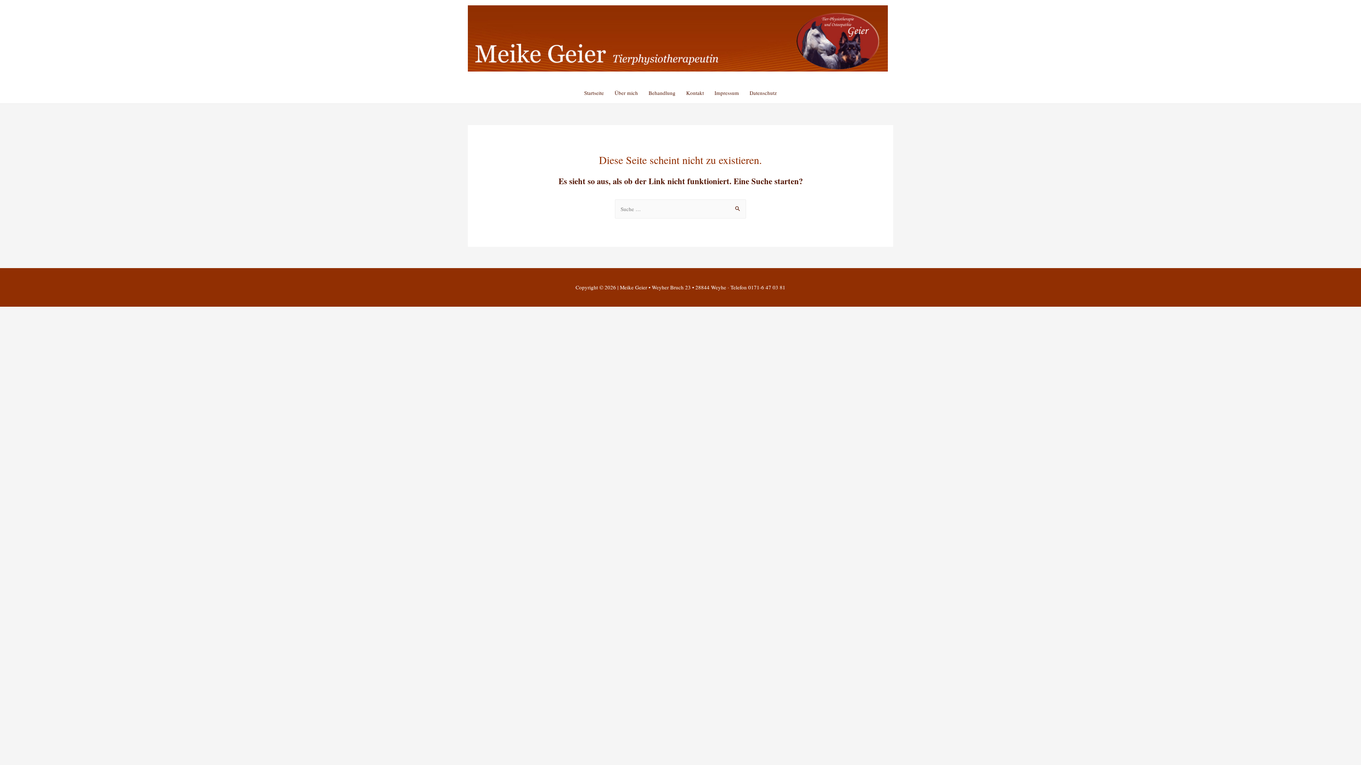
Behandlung (662, 92)
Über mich (626, 92)
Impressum (727, 92)
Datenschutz (763, 92)
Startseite (594, 92)
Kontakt (695, 92)
